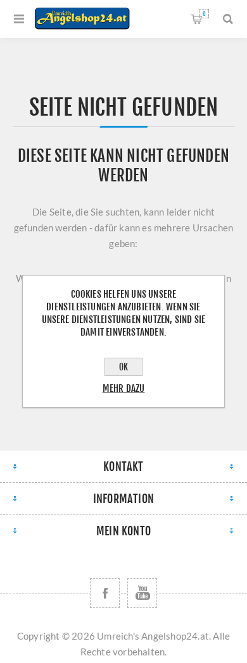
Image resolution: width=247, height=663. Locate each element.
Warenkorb (204, 13)
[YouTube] (142, 593)
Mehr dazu (124, 388)
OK (123, 367)
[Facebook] (105, 593)
